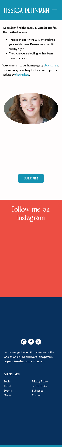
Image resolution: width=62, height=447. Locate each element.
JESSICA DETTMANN (26, 10)
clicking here (51, 65)
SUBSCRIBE (31, 178)
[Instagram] (24, 342)
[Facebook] (31, 342)
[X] (38, 342)
